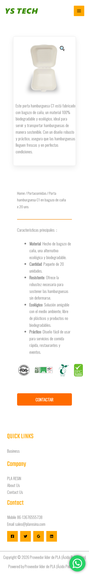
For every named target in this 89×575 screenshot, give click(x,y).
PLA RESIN (14, 478)
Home (21, 193)
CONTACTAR (44, 399)
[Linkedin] (51, 536)
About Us (13, 485)
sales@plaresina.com (30, 524)
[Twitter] (25, 536)
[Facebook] (12, 536)
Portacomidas (37, 193)
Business (13, 451)
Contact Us (15, 492)
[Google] (38, 536)
